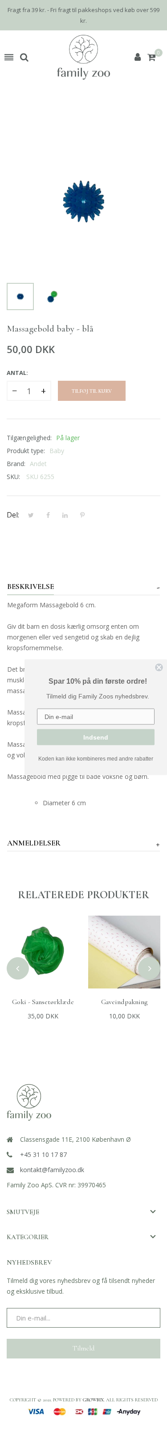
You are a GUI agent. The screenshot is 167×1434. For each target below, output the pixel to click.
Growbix (93, 1400)
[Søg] (24, 57)
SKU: (13, 476)
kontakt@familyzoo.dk (52, 1169)
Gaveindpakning (43, 1001)
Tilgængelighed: (29, 437)
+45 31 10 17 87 (43, 1154)
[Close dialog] (159, 667)
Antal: (17, 373)
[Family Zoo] (83, 57)
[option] (20, 296)
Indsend (95, 736)
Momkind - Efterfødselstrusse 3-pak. (124, 1006)
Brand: (16, 463)
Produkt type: (26, 450)
